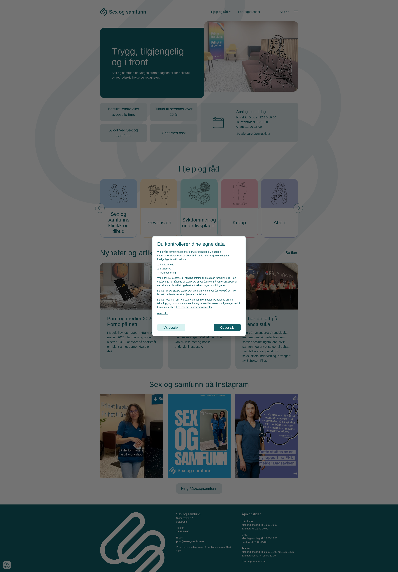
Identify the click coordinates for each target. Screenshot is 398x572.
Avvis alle (162, 313)
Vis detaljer (171, 327)
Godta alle (227, 327)
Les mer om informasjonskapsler (194, 307)
